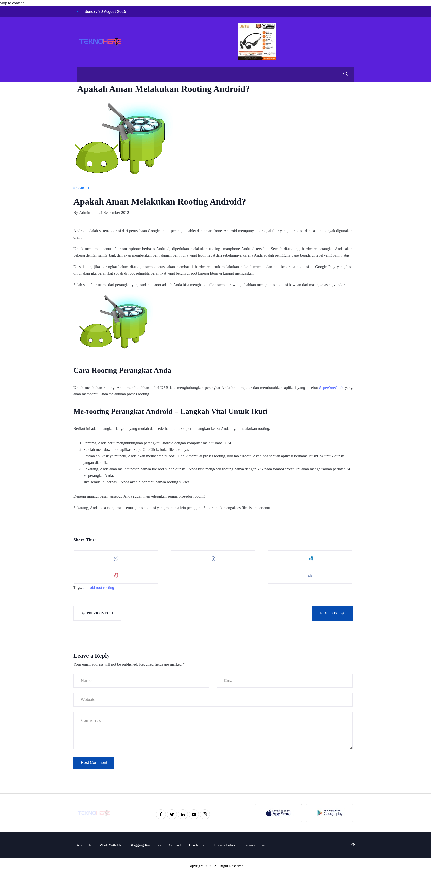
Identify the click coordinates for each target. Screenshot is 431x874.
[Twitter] (172, 814)
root (99, 587)
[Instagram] (205, 814)
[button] (344, 74)
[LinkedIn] (183, 814)
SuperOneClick (331, 388)
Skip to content (12, 3)
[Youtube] (194, 814)
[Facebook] (161, 814)
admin (84, 212)
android (89, 587)
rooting (108, 587)
